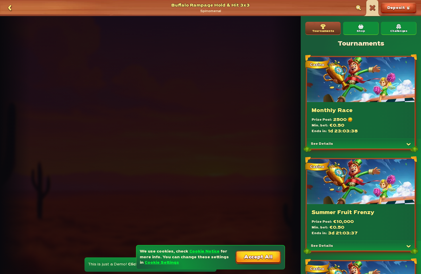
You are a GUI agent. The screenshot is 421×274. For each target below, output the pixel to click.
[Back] (10, 8)
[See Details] (408, 144)
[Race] (372, 8)
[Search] (358, 8)
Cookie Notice (204, 251)
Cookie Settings (162, 263)
